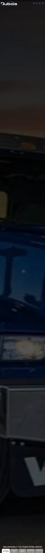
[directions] (40, 3)
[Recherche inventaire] (34, 3)
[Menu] (42, 3)
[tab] (6, 551)
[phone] (37, 3)
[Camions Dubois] (9, 3)
